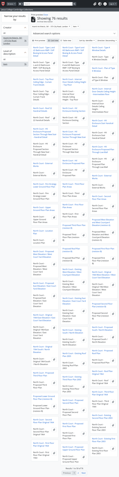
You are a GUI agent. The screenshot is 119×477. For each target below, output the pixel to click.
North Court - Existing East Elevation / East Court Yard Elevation (74, 301)
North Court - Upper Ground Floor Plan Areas (44, 208)
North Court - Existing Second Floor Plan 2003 (102, 416)
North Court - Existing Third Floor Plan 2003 (72, 378)
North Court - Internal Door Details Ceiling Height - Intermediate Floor (104, 91)
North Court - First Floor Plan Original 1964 (43, 444)
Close (45, 14)
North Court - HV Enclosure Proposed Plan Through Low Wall (103, 149)
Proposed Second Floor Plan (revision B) (102, 305)
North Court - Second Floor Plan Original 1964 (43, 421)
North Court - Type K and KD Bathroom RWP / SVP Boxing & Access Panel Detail (73, 51)
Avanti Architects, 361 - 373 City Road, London (14, 41)
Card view (54, 40)
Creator (7, 27)
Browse (11, 4)
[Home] (4, 4)
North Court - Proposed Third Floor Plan (43, 374)
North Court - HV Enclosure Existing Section (74, 109)
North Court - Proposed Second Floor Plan (73, 401)
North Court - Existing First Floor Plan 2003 (103, 440)
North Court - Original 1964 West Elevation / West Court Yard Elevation (104, 275)
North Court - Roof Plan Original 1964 (102, 372)
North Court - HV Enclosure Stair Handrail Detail (102, 123)
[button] (94, 3)
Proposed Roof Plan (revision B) (71, 250)
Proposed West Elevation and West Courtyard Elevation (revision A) (103, 222)
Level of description (9, 52)
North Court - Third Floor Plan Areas (73, 185)
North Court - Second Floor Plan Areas (101, 197)
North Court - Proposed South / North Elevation (102, 328)
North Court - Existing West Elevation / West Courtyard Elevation (72, 272)
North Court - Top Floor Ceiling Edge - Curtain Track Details (43, 82)
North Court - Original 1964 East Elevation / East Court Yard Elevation (44, 318)
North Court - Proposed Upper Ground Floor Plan (74, 448)
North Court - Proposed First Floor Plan (73, 425)
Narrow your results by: (15, 17)
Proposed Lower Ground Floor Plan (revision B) (44, 397)
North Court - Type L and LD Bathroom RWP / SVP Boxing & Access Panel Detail (44, 51)
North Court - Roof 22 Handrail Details (42, 109)
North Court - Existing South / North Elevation (73, 331)
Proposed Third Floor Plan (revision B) (74, 226)
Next (84, 473)
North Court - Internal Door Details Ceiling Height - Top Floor (74, 82)
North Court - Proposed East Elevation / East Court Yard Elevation (44, 286)
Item (14, 65)
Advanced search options (46, 33)
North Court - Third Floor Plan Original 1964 (103, 393)
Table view (66, 40)
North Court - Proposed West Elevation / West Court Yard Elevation (43, 254)
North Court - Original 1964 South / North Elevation (42, 349)
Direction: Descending (106, 40)
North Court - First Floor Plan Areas (73, 206)
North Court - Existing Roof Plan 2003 (74, 354)
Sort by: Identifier (86, 40)
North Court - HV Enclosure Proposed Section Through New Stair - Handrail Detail (44, 133)
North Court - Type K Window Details (101, 49)
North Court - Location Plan (43, 232)
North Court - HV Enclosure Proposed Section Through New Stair (74, 134)
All (4, 33)
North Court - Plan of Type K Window (103, 69)
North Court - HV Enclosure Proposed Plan (74, 162)
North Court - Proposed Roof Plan (102, 352)
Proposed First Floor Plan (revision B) (103, 250)
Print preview (39, 40)
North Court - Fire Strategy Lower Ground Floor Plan (44, 185)
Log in (112, 4)
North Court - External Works (43, 164)
